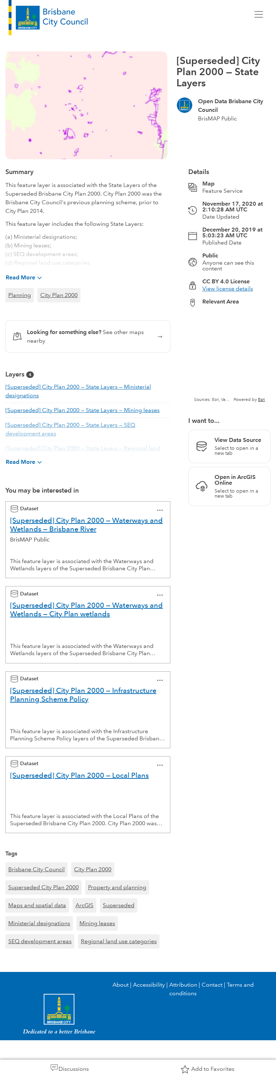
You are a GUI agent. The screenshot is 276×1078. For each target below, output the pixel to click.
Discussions (74, 1068)
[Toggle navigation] (259, 14)
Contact (212, 984)
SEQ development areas (40, 941)
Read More (20, 277)
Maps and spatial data (37, 905)
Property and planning (117, 887)
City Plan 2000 (59, 295)
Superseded (118, 905)
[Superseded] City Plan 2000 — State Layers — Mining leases (82, 410)
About (120, 984)
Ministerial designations (39, 923)
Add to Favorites (212, 1068)
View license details (227, 288)
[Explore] (229, 358)
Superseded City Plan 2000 (43, 887)
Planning (19, 295)
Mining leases (97, 923)
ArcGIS (84, 905)
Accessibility (149, 984)
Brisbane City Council (36, 869)
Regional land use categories (119, 941)
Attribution (183, 984)
